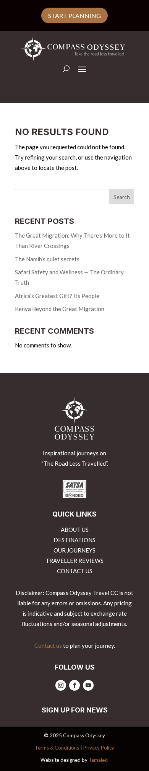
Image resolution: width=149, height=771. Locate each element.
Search (121, 197)
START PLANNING (74, 15)
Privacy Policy (98, 748)
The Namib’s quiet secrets (47, 259)
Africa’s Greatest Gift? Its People (57, 295)
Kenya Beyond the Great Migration (59, 308)
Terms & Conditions (57, 748)
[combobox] (74, 196)
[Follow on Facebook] (74, 685)
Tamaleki (99, 760)
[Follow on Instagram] (60, 685)
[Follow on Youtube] (88, 685)
